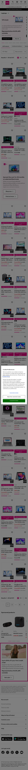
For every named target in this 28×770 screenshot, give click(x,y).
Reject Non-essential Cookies (14, 396)
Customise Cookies (14, 392)
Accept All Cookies (14, 400)
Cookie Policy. (6, 376)
